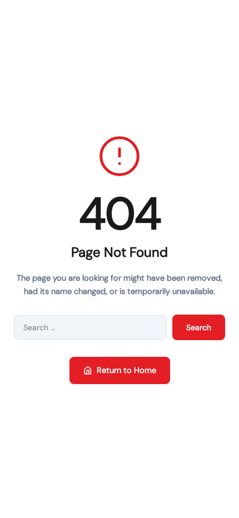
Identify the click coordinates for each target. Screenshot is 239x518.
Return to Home (126, 370)
